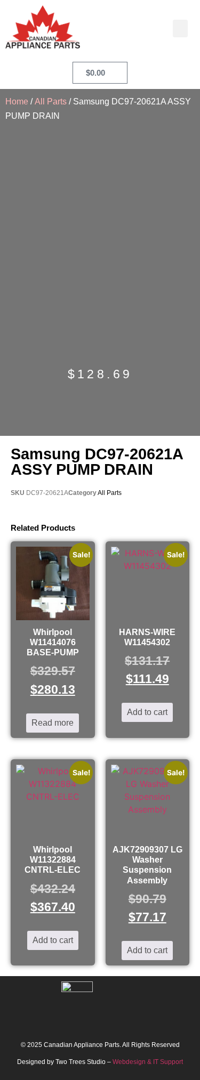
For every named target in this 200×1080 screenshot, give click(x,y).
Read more (52, 722)
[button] (180, 28)
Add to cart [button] (147, 712)
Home (16, 101)
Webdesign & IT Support (148, 1062)
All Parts (51, 101)
